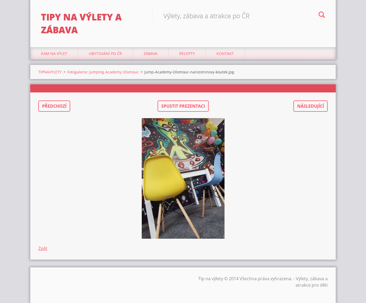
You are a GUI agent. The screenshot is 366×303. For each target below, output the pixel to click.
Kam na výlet (54, 53)
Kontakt (225, 53)
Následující (310, 106)
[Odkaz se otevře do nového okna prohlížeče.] (183, 178)
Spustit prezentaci (183, 106)
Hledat (322, 15)
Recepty (187, 53)
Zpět (42, 248)
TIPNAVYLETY (50, 71)
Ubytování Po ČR (105, 53)
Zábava (151, 53)
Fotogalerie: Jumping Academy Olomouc (103, 71)
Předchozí (54, 106)
